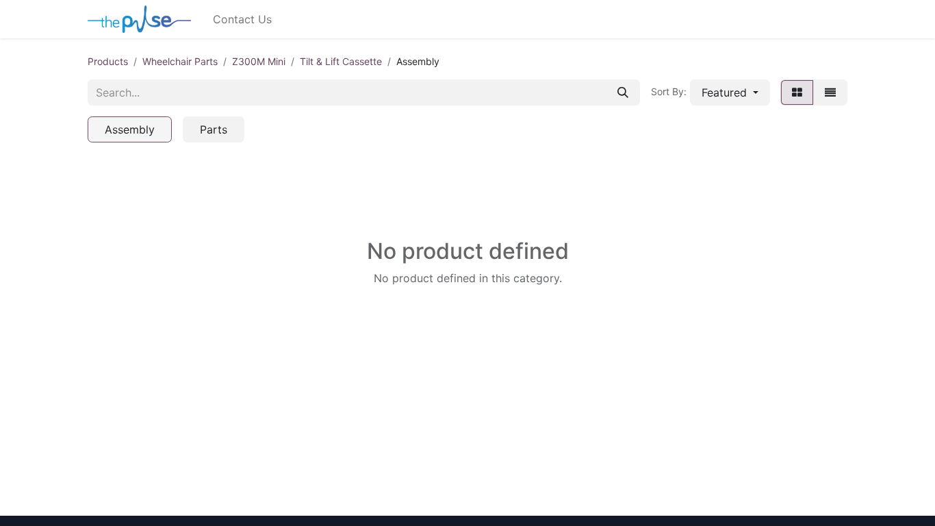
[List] (830, 92)
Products (108, 61)
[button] (730, 92)
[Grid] (797, 92)
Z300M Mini (258, 61)
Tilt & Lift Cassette (341, 61)
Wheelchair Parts (180, 61)
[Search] (623, 92)
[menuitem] (242, 19)
